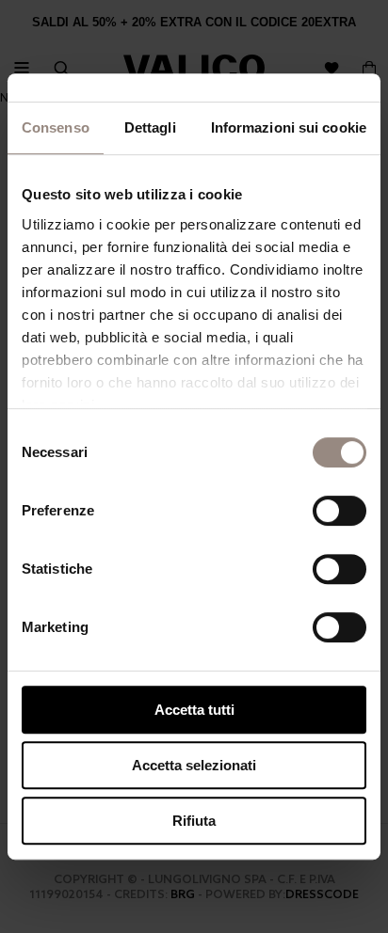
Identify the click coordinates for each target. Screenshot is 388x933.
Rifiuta (194, 821)
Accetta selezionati (194, 765)
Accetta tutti (194, 710)
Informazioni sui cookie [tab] (288, 127)
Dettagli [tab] (150, 127)
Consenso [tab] (55, 127)
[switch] (339, 511)
